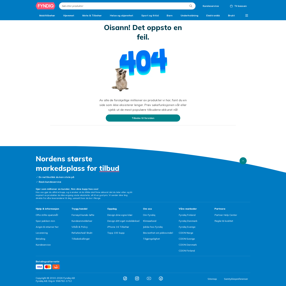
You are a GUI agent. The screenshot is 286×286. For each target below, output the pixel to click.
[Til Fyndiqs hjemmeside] (45, 6)
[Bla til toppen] (243, 160)
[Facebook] (161, 278)
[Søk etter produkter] (190, 6)
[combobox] (127, 6)
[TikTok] (125, 278)
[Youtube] (149, 278)
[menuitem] (47, 15)
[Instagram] (137, 278)
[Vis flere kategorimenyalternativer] (246, 15)
